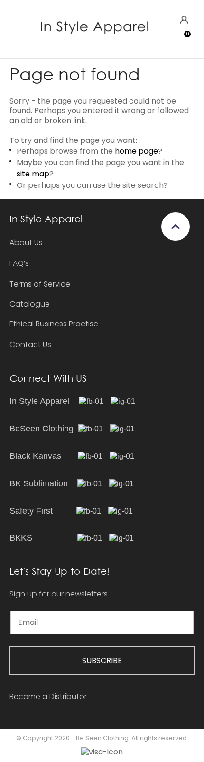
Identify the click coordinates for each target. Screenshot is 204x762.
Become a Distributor (48, 696)
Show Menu (15, 29)
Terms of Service (39, 284)
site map (33, 173)
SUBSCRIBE (102, 660)
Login (184, 20)
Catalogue (29, 304)
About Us (26, 242)
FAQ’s (19, 263)
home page (136, 151)
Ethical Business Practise (53, 323)
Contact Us (30, 344)
